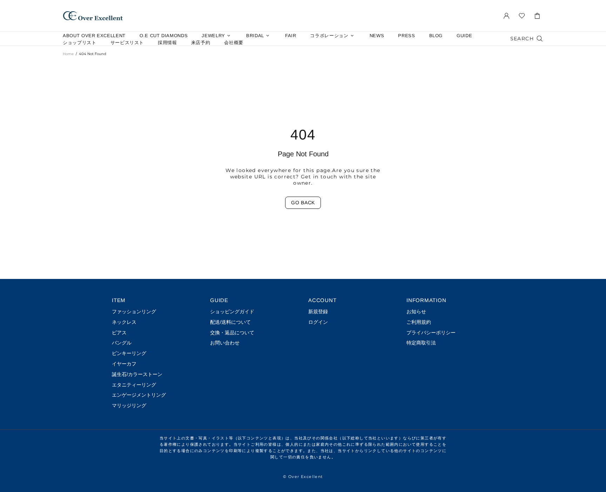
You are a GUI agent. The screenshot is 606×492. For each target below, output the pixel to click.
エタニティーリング (134, 385)
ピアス (119, 332)
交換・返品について (232, 332)
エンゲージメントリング (139, 395)
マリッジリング (129, 405)
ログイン (318, 322)
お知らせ (416, 311)
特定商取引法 (421, 343)
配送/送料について (230, 322)
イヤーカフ (124, 364)
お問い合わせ (225, 343)
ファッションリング (134, 311)
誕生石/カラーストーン (137, 374)
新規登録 (318, 311)
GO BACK (303, 202)
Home (68, 54)
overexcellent (93, 15)
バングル (122, 343)
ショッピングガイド (232, 311)
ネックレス (124, 322)
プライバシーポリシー (431, 332)
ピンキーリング (129, 353)
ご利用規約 (418, 322)
